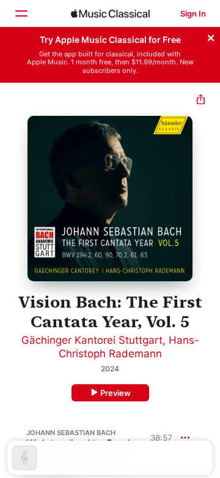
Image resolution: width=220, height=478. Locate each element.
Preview (115, 393)
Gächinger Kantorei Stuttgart (92, 340)
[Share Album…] (201, 101)
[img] (110, 13)
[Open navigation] (20, 13)
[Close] (211, 36)
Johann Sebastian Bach (71, 432)
